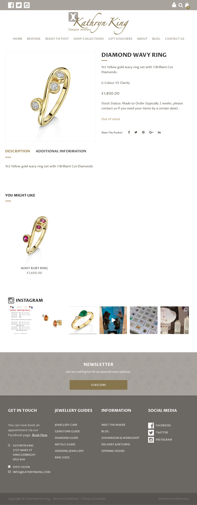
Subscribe (98, 385)
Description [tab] (17, 151)
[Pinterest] (143, 132)
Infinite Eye (181, 499)
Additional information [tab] (61, 151)
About (142, 39)
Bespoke (34, 39)
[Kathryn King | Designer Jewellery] (98, 23)
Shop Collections (88, 39)
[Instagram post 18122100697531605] (22, 320)
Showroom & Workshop (120, 438)
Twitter (162, 432)
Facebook (163, 425)
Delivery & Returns (115, 444)
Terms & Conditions (66, 499)
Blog (156, 39)
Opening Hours (113, 451)
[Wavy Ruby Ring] (34, 235)
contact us (109, 108)
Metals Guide (65, 444)
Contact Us (174, 39)
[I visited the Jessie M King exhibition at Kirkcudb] (113, 320)
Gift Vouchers (120, 39)
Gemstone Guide (67, 431)
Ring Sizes (62, 457)
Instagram (164, 439)
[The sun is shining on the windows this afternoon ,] (174, 320)
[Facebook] (129, 132)
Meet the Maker (113, 425)
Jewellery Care (66, 425)
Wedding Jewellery (69, 451)
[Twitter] (135, 132)
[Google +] (151, 132)
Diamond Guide (66, 438)
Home (17, 39)
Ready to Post (57, 39)
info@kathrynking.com (31, 472)
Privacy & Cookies (94, 499)
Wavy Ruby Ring (34, 268)
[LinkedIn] (159, 132)
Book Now (40, 435)
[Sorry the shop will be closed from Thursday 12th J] (52, 320)
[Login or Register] (174, 4)
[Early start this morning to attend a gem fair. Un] (143, 320)
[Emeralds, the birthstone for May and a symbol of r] (83, 320)
